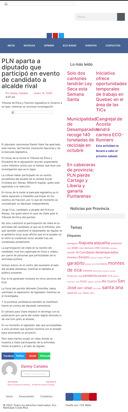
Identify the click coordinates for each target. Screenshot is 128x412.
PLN (110, 276)
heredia (88, 264)
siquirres (72, 292)
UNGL (92, 293)
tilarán (86, 293)
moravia (87, 270)
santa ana (112, 287)
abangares (72, 243)
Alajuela (86, 242)
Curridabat (86, 252)
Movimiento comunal (101, 271)
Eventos (91, 45)
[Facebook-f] (49, 35)
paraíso (102, 275)
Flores (107, 257)
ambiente (116, 243)
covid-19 (73, 252)
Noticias (29, 45)
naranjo (112, 271)
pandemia (90, 275)
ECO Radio (69, 45)
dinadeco (72, 257)
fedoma (100, 258)
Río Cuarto (109, 281)
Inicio (11, 45)
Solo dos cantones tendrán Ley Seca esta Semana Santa (79, 86)
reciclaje (97, 282)
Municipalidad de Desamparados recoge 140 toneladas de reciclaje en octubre (83, 134)
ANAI (69, 248)
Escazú (84, 257)
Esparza (93, 258)
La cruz (96, 264)
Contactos (113, 45)
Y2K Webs (85, 405)
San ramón (97, 288)
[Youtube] (55, 35)
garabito (76, 263)
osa (80, 276)
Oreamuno (72, 276)
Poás (77, 282)
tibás (80, 293)
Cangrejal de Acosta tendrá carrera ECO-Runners (109, 137)
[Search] (121, 17)
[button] (8, 356)
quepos (91, 282)
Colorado (104, 248)
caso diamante (86, 248)
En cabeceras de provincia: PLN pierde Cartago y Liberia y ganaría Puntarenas (81, 180)
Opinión (49, 45)
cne (97, 247)
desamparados (106, 252)
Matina (103, 264)
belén (75, 247)
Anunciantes (26, 396)
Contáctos (46, 396)
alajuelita (102, 243)
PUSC (83, 281)
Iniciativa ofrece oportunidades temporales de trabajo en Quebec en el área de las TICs (111, 91)
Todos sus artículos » (35, 373)
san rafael (84, 288)
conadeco (114, 248)
